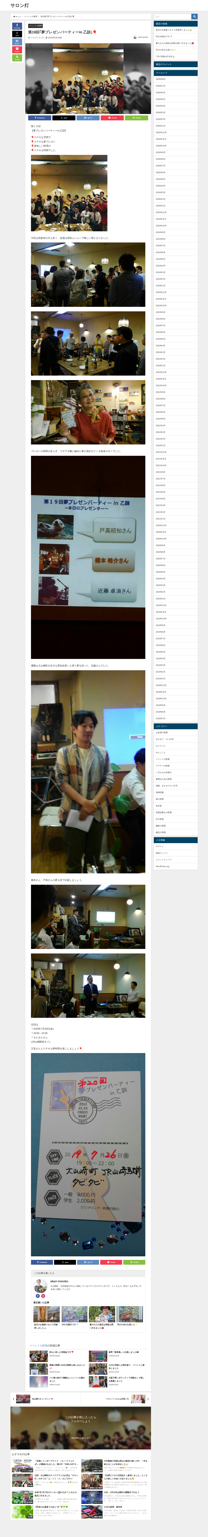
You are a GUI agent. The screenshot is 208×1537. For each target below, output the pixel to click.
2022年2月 (160, 439)
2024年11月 (161, 219)
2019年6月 (160, 645)
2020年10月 (161, 539)
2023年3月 (160, 352)
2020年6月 (160, 565)
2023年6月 (160, 332)
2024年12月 (161, 212)
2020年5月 (160, 572)
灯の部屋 (160, 819)
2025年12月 (161, 132)
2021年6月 (160, 485)
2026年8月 (160, 79)
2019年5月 (160, 652)
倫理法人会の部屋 (164, 779)
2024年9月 (160, 232)
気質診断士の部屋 (164, 812)
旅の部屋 (160, 799)
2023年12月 (161, 292)
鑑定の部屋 (161, 832)
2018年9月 (160, 705)
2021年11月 (161, 459)
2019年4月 (160, 659)
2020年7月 (160, 559)
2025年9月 (160, 152)
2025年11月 (161, 139)
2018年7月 (160, 718)
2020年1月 (160, 599)
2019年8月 (160, 632)
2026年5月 (160, 99)
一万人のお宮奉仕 (164, 772)
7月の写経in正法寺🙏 (165, 56)
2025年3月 (160, 192)
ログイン (160, 846)
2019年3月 (160, 665)
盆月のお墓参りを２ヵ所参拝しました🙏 (174, 30)
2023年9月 (160, 312)
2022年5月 (160, 419)
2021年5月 (160, 492)
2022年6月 (160, 412)
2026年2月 (160, 119)
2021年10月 (161, 465)
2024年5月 (160, 259)
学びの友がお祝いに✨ (166, 50)
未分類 (159, 806)
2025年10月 (161, 146)
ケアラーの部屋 (163, 766)
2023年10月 (161, 306)
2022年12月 (161, 372)
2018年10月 (161, 699)
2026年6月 (160, 93)
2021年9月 (160, 472)
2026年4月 (160, 106)
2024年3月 (160, 272)
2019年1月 (160, 679)
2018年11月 (161, 692)
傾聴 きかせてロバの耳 (167, 786)
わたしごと (161, 752)
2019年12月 (161, 605)
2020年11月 (161, 532)
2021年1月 (160, 519)
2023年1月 (160, 366)
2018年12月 (161, 685)
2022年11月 (161, 379)
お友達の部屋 (162, 732)
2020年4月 (160, 579)
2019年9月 (160, 625)
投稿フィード (162, 853)
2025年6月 (160, 172)
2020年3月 (160, 585)
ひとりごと (161, 746)
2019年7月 (160, 639)
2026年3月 (160, 112)
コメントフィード (164, 860)
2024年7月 (160, 246)
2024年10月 (161, 226)
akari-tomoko (143, 37)
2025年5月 (160, 179)
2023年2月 (160, 359)
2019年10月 (161, 619)
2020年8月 (160, 552)
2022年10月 (161, 385)
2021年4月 (160, 499)
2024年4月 (160, 266)
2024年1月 (160, 286)
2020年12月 (161, 525)
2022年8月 (160, 399)
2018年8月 (160, 712)
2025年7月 (160, 166)
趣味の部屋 (161, 826)
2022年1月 (160, 445)
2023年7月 (160, 325)
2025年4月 (160, 186)
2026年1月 (160, 126)
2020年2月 (160, 592)
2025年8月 (160, 159)
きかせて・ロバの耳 (165, 739)
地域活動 (160, 792)
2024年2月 (160, 279)
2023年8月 (160, 319)
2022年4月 (160, 426)
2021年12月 (161, 452)
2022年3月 (160, 432)
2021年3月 (160, 505)
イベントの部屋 (35, 26)
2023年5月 (160, 339)
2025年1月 (160, 206)
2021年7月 (160, 479)
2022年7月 (160, 405)
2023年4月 (160, 346)
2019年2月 (160, 672)
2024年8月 (160, 239)
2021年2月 (160, 512)
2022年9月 (160, 392)
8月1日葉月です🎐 (164, 36)
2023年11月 (161, 299)
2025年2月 (160, 199)
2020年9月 (160, 545)
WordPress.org (162, 866)
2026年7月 (160, 86)
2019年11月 (161, 612)
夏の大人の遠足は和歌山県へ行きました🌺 (175, 43)
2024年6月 (160, 252)
